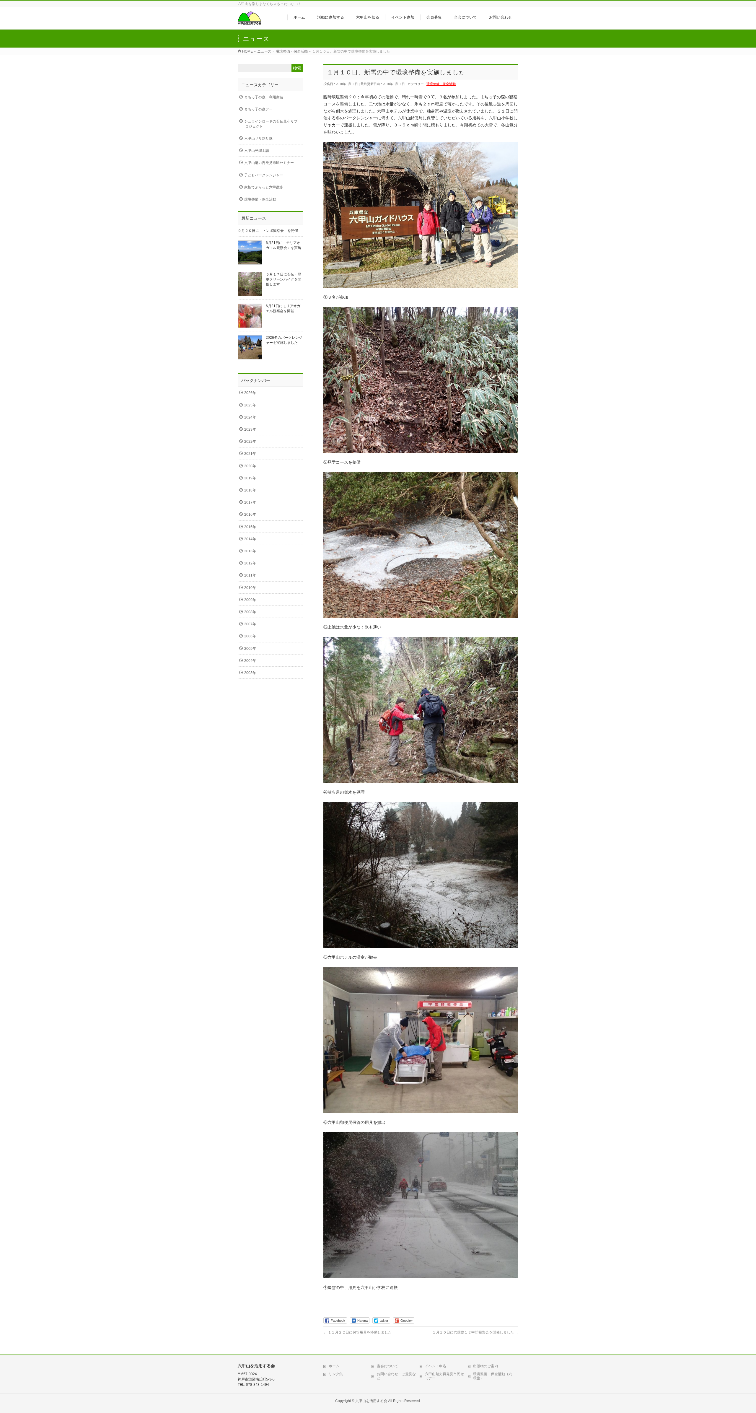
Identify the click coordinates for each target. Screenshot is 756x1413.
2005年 (250, 649)
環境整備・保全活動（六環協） (492, 1376)
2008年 (250, 612)
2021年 (250, 454)
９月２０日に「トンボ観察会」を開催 (268, 231)
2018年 (250, 490)
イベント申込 (435, 1366)
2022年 (250, 441)
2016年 (250, 514)
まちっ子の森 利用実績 (263, 97)
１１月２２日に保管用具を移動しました (357, 1332)
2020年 (250, 466)
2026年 (250, 393)
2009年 (250, 600)
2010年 (250, 588)
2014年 (250, 539)
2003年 (250, 673)
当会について (387, 1366)
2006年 (250, 636)
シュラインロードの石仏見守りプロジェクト (270, 123)
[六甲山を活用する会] (249, 22)
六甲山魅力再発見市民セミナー (269, 163)
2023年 (250, 429)
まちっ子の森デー (258, 109)
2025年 (250, 405)
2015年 (250, 527)
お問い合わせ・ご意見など (396, 1376)
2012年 (250, 563)
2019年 (250, 478)
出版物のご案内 (485, 1366)
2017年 (250, 502)
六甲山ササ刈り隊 (258, 138)
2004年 (250, 661)
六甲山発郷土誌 (256, 151)
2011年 (250, 575)
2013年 (250, 551)
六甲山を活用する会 (371, 1401)
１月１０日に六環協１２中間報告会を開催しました (475, 1332)
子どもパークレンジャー (263, 175)
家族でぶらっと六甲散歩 (263, 187)
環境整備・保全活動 (441, 84)
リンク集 (336, 1374)
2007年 (250, 624)
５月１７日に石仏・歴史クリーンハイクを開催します (283, 279)
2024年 (250, 417)
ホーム (334, 1366)
